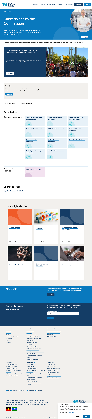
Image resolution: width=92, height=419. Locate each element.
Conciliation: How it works (53, 370)
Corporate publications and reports (70, 228)
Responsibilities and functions (34, 348)
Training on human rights (12, 375)
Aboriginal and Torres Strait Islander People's (34, 118)
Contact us (79, 2)
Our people (8, 333)
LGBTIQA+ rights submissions (56, 129)
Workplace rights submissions (56, 151)
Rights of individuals (52, 336)
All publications (30, 366)
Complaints (78, 4)
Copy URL (6, 191)
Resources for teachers (11, 366)
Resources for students (11, 368)
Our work (42, 4)
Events (7, 335)
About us (35, 4)
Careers (8, 340)
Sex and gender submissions (77, 140)
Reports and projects (32, 346)
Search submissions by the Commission (33, 170)
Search (86, 4)
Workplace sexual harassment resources (34, 383)
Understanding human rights (54, 331)
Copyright (51, 417)
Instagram (31, 390)
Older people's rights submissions (75, 130)
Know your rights (51, 4)
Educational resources (11, 364)
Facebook (13, 191)
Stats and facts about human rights (14, 374)
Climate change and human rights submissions (76, 118)
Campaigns (39, 228)
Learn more (10, 73)
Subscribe (50, 318)
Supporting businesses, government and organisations (35, 352)
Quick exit (87, 2)
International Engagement (33, 359)
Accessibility (45, 417)
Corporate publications (32, 335)
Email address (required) (53, 311)
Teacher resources (31, 379)
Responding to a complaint (53, 368)
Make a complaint (51, 366)
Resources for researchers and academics (13, 371)
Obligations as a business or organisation (53, 333)
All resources (30, 364)
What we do (8, 331)
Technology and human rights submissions (34, 152)
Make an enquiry (51, 364)
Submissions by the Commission (34, 355)
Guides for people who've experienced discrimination (36, 371)
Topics (28, 357)
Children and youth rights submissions (55, 118)
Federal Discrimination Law (18, 265)
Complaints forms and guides (54, 376)
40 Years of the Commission (12, 337)
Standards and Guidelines (33, 350)
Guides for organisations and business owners (36, 374)
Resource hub (68, 4)
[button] (84, 37)
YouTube (23, 390)
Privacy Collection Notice (53, 378)
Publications (29, 344)
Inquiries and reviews (32, 342)
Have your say (66, 265)
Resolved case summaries (53, 372)
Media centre (9, 338)
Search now (9, 94)
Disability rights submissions (34, 129)
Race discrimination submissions (31, 141)
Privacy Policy (71, 412)
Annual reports (14, 228)
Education (60, 4)
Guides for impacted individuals (42, 265)
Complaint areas (51, 374)
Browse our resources (32, 368)
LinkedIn (21, 191)
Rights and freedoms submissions (53, 141)
